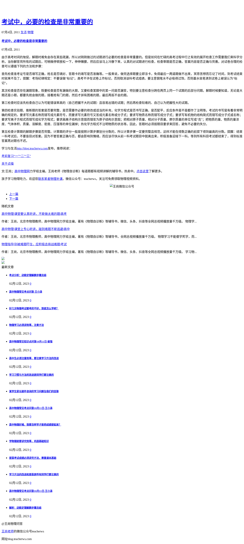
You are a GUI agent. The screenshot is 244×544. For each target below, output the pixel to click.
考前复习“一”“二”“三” (16, 156)
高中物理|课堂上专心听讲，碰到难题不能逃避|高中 (36, 229)
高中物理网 (22, 171)
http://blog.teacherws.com (32, 148)
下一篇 (13, 198)
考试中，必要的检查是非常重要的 (47, 21)
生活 (24, 32)
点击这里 (142, 171)
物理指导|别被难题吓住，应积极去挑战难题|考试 (34, 244)
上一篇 (13, 194)
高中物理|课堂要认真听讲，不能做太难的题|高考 (34, 213)
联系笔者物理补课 (50, 178)
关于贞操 (8, 163)
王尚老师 (8, 531)
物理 (30, 32)
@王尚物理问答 (23, 9)
